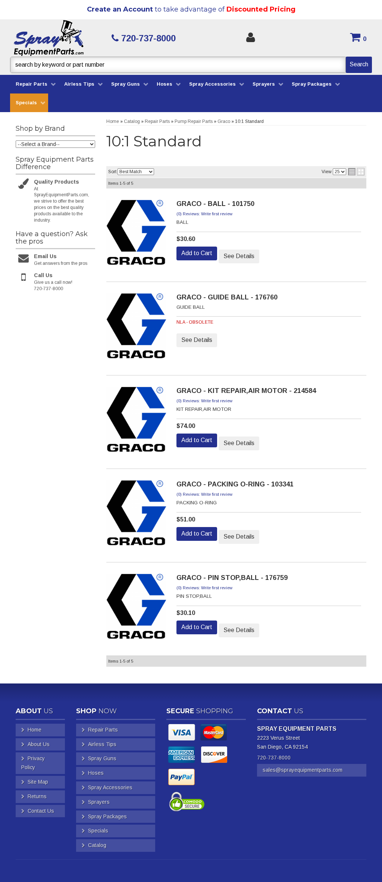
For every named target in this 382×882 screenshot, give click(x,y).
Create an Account (120, 9)
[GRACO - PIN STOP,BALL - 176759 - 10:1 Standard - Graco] (136, 609)
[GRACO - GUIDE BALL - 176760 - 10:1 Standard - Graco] (136, 328)
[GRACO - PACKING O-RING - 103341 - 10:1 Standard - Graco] (136, 515)
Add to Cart (196, 253)
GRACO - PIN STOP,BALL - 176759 (232, 577)
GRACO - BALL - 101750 (215, 203)
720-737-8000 (274, 758)
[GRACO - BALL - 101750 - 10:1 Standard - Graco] (136, 235)
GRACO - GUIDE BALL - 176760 (227, 297)
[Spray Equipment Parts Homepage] (55, 38)
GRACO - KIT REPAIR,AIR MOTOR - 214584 (246, 390)
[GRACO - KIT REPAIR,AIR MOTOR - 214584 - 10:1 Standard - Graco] (136, 422)
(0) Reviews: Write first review (204, 214)
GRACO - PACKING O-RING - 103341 (235, 484)
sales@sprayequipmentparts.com (302, 770)
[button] (191, 65)
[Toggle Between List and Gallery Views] (356, 171)
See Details (238, 256)
